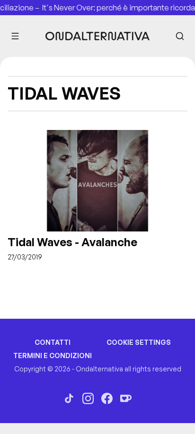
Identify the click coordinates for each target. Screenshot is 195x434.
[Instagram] (88, 398)
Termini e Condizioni (52, 355)
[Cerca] (179, 36)
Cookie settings (138, 342)
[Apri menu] (15, 36)
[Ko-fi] (126, 398)
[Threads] (69, 398)
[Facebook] (107, 398)
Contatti (53, 342)
